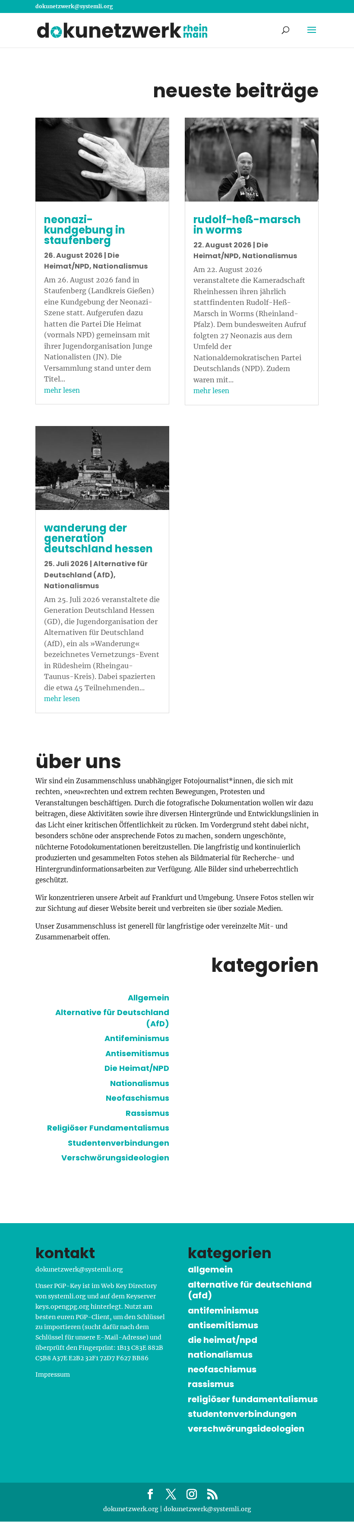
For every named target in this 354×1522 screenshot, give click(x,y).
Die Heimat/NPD (136, 1068)
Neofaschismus (137, 1098)
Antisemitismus (137, 1053)
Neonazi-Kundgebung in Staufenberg (84, 229)
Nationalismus (120, 266)
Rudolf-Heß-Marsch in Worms (247, 224)
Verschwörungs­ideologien (115, 1157)
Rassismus (147, 1113)
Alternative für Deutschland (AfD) (250, 1290)
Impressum (52, 1374)
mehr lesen (62, 390)
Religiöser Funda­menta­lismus (108, 1127)
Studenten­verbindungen (118, 1142)
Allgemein (148, 997)
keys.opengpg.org (62, 1307)
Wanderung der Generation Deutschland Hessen (98, 538)
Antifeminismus (136, 1038)
